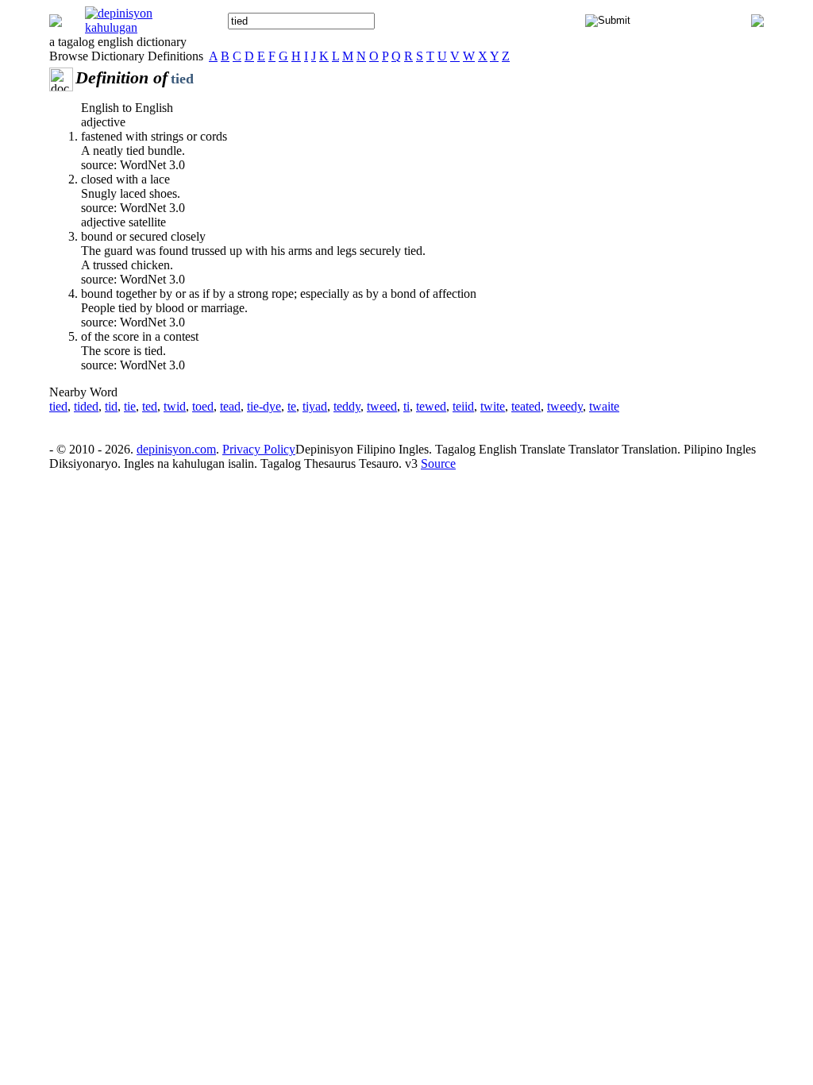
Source (438, 463)
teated (526, 406)
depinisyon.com (176, 449)
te (291, 406)
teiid (463, 406)
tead (230, 406)
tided (86, 406)
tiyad (314, 406)
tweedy (565, 406)
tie (130, 406)
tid (111, 406)
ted (149, 406)
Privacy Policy (258, 449)
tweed (382, 406)
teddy (346, 406)
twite (492, 406)
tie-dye (264, 406)
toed (203, 406)
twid (175, 406)
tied (58, 406)
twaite (604, 406)
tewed (431, 406)
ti (406, 406)
